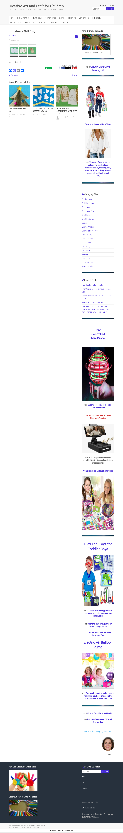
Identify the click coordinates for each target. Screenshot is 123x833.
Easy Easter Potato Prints (92, 285)
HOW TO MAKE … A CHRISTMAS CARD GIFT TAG (66, 111)
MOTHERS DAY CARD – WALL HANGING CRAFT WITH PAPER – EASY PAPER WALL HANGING (96, 309)
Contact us (85, 788)
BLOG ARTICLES (42, 22)
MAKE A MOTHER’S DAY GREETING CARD (43, 109)
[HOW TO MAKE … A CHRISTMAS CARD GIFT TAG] (67, 86)
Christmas (86, 207)
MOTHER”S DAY (84, 18)
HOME (12, 18)
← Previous (13, 75)
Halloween (86, 242)
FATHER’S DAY (97, 18)
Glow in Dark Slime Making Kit (100, 713)
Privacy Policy (69, 830)
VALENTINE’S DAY (16, 22)
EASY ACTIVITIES (23, 18)
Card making (87, 199)
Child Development (90, 203)
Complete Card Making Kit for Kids (98, 471)
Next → (74, 75)
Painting (85, 254)
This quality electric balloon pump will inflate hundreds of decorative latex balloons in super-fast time (99, 696)
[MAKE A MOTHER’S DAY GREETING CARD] (43, 86)
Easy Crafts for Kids (90, 231)
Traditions (86, 258)
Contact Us (64, 22)
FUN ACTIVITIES (50, 18)
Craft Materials (88, 219)
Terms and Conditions (56, 830)
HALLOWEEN (29, 22)
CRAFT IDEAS (37, 18)
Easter (84, 223)
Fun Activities (87, 239)
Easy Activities (88, 227)
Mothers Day (87, 250)
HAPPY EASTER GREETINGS (94, 302)
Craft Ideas (86, 215)
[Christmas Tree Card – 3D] (19, 86)
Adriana (14, 35)
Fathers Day (87, 235)
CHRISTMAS (71, 18)
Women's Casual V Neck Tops (98, 124)
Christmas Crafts (89, 211)
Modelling (86, 246)
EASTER (61, 18)
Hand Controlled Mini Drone (98, 334)
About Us (54, 22)
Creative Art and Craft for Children (36, 6)
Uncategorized (88, 262)
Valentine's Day (88, 266)
